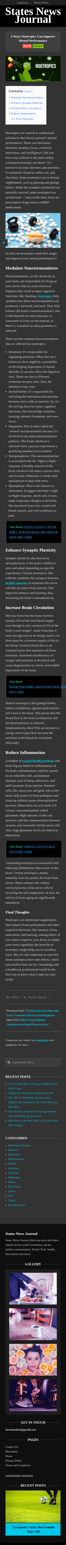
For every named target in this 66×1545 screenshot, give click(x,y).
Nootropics (44, 296)
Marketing (14, 1177)
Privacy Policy (14, 1460)
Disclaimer (12, 1451)
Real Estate (14, 1186)
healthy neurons (16, 583)
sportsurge (27, 1475)
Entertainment (16, 1159)
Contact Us (12, 1446)
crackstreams (13, 1475)
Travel (11, 1200)
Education (14, 1154)
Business (13, 1149)
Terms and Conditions (18, 1465)
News (11, 1182)
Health (27, 45)
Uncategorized (16, 1204)
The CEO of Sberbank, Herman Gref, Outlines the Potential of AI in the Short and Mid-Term (33, 1102)
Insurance (13, 1168)
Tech (11, 1195)
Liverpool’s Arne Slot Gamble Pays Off (30, 1093)
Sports (11, 1191)
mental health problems (38, 761)
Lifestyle (38, 45)
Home (9, 1456)
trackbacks (42, 1040)
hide (28, 91)
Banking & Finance (19, 1145)
